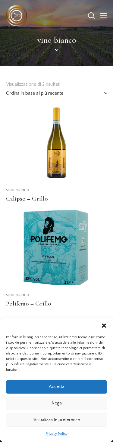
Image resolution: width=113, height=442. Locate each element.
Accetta (56, 386)
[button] (104, 326)
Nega (57, 403)
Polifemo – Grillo (28, 303)
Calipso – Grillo (27, 198)
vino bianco (17, 189)
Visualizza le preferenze (56, 419)
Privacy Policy (56, 434)
